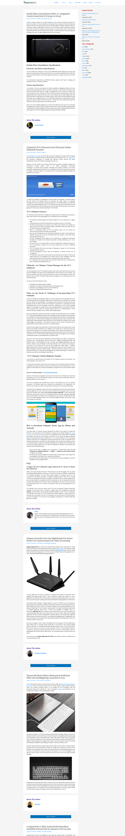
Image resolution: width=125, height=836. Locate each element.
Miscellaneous (85, 65)
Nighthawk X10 (59, 550)
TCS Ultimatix (70, 157)
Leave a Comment (31, 18)
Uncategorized (86, 77)
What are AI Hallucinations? (89, 19)
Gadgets (84, 56)
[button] (59, 2)
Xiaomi (28, 684)
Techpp (60, 689)
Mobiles (39, 18)
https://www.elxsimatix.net (50, 372)
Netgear (62, 548)
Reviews (84, 70)
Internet (84, 63)
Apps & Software (86, 49)
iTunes (39, 434)
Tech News (40, 543)
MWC (83, 68)
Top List (84, 75)
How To (84, 61)
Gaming (84, 58)
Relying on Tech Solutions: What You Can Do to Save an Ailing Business (91, 31)
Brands (84, 51)
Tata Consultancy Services (33, 156)
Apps (38, 152)
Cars (83, 54)
